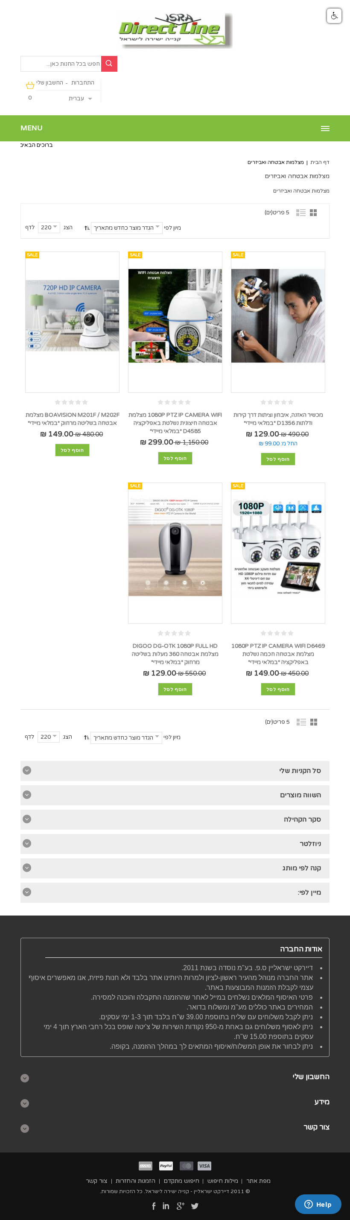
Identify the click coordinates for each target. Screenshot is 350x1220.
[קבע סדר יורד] (86, 228)
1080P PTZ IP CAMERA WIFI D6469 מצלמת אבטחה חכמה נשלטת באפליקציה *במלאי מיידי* (278, 654)
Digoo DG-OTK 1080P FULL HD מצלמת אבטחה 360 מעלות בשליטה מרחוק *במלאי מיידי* (175, 654)
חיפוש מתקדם (181, 1181)
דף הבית (320, 162)
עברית (76, 98)
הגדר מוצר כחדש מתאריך (124, 228)
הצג (68, 227)
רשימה (301, 212)
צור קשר (97, 1181)
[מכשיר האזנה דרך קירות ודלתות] (278, 316)
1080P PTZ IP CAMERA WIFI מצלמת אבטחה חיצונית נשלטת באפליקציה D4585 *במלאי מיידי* (175, 423)
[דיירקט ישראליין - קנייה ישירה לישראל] (175, 30)
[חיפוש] (109, 64)
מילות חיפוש (222, 1181)
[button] (334, 16)
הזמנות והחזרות (135, 1181)
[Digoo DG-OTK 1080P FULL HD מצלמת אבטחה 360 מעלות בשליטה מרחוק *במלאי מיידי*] (175, 547)
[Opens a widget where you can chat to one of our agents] (318, 1205)
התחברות (82, 82)
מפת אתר (258, 1181)
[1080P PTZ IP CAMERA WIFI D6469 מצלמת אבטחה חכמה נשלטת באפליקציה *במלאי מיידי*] (278, 547)
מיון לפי (172, 228)
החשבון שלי (49, 82)
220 (46, 227)
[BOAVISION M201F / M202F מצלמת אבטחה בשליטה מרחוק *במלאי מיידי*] (72, 316)
